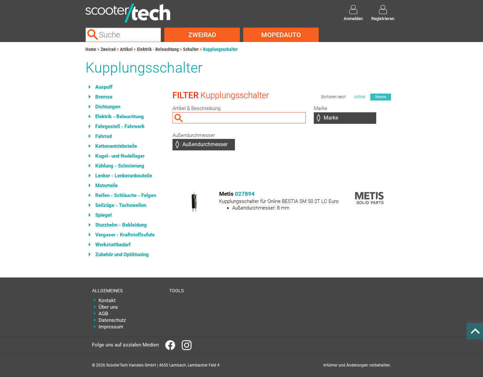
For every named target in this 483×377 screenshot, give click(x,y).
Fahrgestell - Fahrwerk (120, 126)
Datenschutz (112, 320)
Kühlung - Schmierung (119, 166)
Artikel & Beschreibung (196, 108)
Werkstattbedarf (112, 245)
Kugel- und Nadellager (120, 156)
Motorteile (106, 185)
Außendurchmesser (193, 135)
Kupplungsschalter (220, 49)
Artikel (126, 49)
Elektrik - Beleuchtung (158, 49)
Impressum (111, 327)
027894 (245, 193)
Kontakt (107, 300)
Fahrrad (103, 136)
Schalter (191, 49)
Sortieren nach (333, 97)
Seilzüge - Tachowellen (120, 205)
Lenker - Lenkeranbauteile (123, 176)
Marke (320, 108)
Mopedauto (281, 35)
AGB (103, 314)
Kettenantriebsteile (116, 146)
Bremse (103, 97)
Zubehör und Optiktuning (122, 254)
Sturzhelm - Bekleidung (121, 225)
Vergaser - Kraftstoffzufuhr (125, 235)
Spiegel (103, 215)
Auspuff (103, 87)
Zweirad (202, 35)
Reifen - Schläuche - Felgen (125, 195)
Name (380, 97)
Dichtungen (107, 107)
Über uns (108, 307)
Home (90, 49)
